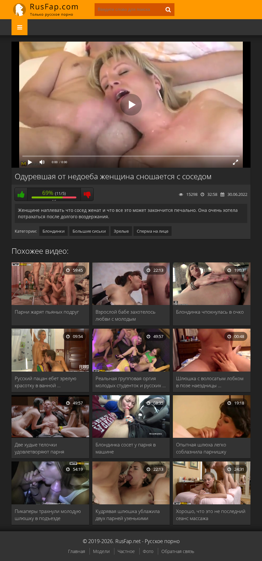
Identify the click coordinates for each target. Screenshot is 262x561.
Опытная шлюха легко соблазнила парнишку (201, 448)
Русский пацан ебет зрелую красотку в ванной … (45, 382)
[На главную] (50, 9)
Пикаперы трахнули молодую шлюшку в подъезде (48, 514)
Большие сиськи (89, 231)
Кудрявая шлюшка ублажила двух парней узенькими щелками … (128, 515)
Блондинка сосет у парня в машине (126, 448)
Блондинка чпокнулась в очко (210, 312)
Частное (126, 551)
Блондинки (53, 231)
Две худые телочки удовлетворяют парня (39, 448)
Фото (148, 551)
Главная (76, 551)
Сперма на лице (152, 231)
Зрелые (121, 231)
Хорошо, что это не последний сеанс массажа (210, 514)
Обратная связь (177, 551)
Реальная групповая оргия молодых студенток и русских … (131, 382)
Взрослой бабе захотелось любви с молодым (126, 315)
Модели (101, 551)
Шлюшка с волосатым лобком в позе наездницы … (209, 382)
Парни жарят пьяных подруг (47, 312)
